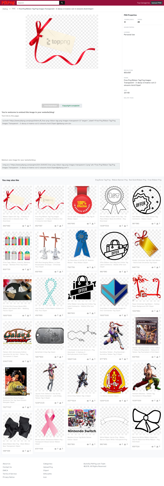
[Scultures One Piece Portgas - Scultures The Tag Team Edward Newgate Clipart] (17, 381)
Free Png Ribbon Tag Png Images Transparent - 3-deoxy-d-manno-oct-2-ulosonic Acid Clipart (49, 219)
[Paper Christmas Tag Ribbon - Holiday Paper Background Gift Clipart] (146, 287)
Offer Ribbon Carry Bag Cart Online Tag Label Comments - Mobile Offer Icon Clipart (114, 264)
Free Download (50, 106)
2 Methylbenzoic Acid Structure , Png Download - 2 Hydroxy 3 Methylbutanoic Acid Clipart (81, 352)
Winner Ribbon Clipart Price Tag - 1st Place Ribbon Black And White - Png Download (113, 219)
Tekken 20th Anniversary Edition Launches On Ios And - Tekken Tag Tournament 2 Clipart (15, 354)
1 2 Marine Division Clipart (109, 396)
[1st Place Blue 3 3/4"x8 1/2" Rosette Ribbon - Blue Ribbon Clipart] (82, 244)
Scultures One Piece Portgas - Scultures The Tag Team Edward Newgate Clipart (14, 400)
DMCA (5, 470)
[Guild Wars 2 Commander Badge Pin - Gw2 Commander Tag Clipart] (114, 292)
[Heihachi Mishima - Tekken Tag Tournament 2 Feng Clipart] (146, 377)
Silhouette (47, 474)
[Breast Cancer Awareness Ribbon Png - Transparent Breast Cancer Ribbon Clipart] (49, 423)
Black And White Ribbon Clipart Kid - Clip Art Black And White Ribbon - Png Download (146, 439)
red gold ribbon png (137, 180)
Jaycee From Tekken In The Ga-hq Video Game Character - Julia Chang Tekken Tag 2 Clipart (48, 396)
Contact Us (7, 467)
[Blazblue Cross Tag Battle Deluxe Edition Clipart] (82, 421)
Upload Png (48, 467)
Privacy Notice (9, 477)
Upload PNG (156, 3)
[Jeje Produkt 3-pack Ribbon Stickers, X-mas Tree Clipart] (49, 292)
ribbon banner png (120, 180)
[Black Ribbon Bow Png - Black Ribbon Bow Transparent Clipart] (17, 427)
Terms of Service (10, 474)
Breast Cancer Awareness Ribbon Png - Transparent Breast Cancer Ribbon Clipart (49, 442)
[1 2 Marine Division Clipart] (114, 379)
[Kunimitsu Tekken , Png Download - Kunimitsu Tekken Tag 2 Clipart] (114, 335)
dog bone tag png (102, 180)
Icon (45, 477)
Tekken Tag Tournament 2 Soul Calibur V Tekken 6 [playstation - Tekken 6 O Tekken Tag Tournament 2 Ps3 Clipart (146, 350)
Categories (47, 464)
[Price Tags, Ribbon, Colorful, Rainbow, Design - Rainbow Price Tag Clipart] (17, 246)
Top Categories (143, 3)
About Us (6, 464)
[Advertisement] (62, 87)
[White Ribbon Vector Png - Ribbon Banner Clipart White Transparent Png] (114, 421)
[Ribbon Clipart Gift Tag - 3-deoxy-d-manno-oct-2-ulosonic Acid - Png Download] (17, 200)
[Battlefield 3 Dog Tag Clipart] (49, 335)
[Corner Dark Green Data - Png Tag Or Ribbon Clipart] (82, 200)
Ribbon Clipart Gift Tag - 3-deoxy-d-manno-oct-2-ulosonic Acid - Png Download (16, 219)
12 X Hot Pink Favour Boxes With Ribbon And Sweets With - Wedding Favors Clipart (16, 308)
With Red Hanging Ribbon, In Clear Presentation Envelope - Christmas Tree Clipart (47, 264)
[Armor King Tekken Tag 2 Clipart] (82, 379)
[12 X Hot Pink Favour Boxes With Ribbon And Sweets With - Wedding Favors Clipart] (17, 290)
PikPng (5, 9)
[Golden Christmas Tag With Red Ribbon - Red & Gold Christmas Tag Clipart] (146, 244)
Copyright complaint (70, 106)
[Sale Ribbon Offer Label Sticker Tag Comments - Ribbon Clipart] (146, 200)
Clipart (46, 470)
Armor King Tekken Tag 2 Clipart (79, 396)
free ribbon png (154, 180)
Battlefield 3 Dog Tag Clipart (45, 352)
